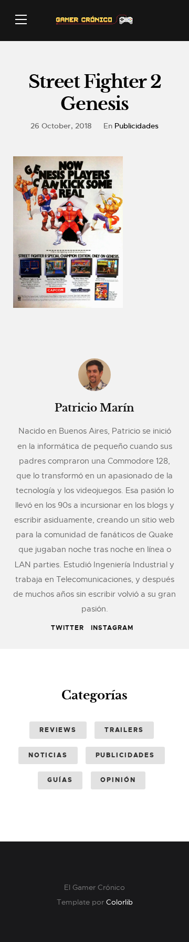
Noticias (48, 755)
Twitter (67, 628)
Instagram (112, 628)
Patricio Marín (94, 408)
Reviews (58, 730)
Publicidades (136, 126)
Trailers (124, 730)
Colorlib (119, 902)
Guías (59, 780)
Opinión (117, 780)
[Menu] (21, 19)
